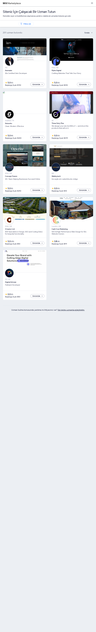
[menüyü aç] (92, 3)
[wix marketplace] (12, 3)
